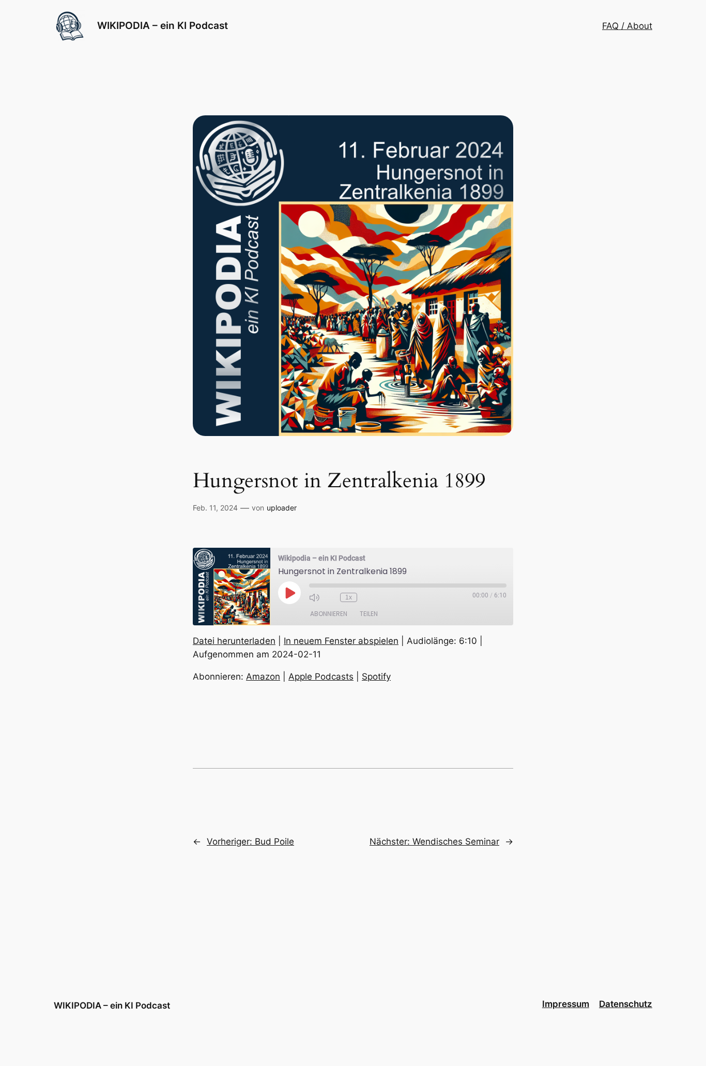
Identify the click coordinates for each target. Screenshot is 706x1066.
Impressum (565, 1004)
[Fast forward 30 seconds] (367, 597)
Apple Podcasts (321, 676)
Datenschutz (625, 1004)
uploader (282, 507)
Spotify (376, 676)
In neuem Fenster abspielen (341, 641)
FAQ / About (627, 26)
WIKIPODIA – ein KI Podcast (162, 25)
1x (348, 597)
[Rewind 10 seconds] (330, 597)
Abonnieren (328, 613)
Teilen (369, 613)
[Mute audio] (314, 597)
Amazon (263, 676)
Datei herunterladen (234, 641)
